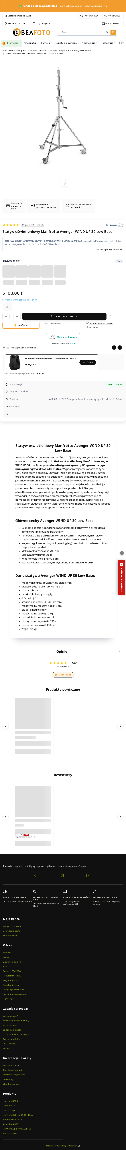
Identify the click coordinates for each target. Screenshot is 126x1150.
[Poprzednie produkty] (5, 726)
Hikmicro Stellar (11, 1133)
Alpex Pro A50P (10, 1124)
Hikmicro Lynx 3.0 (11, 1110)
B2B (5, 966)
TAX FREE (7, 1048)
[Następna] (122, 6)
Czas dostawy (10, 1025)
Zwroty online (10, 1065)
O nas (6, 957)
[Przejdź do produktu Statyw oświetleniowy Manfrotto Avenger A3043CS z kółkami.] (33, 716)
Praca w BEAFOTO (12, 971)
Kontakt (7, 952)
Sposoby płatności (12, 1029)
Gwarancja (8, 1079)
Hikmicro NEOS (10, 1101)
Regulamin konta (11, 980)
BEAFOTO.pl (7, 50)
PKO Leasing (9, 1043)
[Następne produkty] (120, 726)
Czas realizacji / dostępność (17, 1034)
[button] (113, 32)
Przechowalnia (10, 935)
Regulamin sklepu (12, 975)
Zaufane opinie (11, 961)
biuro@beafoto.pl (113, 23)
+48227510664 (115, 15)
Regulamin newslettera (15, 994)
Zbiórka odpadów (12, 1083)
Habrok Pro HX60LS (12, 1119)
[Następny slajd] (119, 347)
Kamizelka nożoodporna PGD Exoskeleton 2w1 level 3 (50, 359)
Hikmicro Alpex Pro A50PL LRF (17, 1128)
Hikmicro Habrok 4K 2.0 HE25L (18, 1114)
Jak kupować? (10, 1016)
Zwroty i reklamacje (13, 1070)
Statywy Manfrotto (82, 50)
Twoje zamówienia (12, 926)
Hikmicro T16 (9, 1105)
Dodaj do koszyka (66, 316)
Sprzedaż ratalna (12, 1039)
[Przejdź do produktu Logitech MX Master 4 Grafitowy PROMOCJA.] (33, 804)
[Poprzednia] (3, 6)
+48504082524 (91, 15)
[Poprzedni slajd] (114, 347)
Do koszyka (33, 751)
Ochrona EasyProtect (14, 1074)
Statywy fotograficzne (60, 50)
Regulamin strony (12, 985)
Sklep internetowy (62, 1146)
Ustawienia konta (12, 930)
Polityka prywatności (13, 989)
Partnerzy (8, 998)
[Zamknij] (122, 553)
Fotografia (21, 50)
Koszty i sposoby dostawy (16, 1020)
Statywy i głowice (38, 50)
